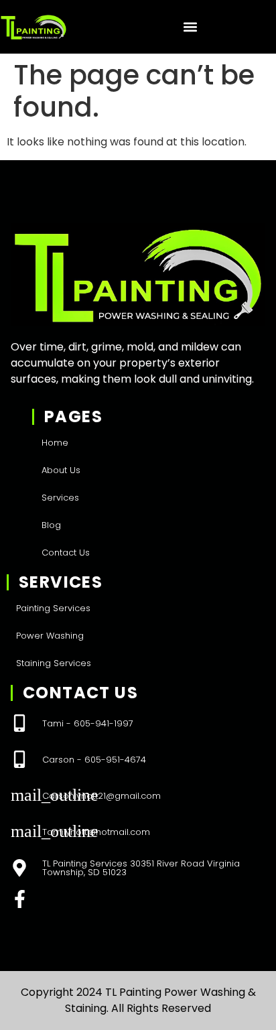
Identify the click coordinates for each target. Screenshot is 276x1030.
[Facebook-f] (20, 899)
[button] (190, 27)
